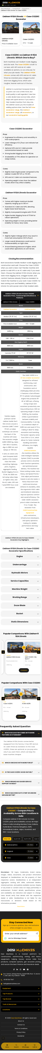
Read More (21, 906)
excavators (26, 112)
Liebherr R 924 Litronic (10, 657)
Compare (21, 670)
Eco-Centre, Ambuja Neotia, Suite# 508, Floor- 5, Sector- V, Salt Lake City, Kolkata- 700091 (22, 975)
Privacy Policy (21, 1032)
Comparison (16, 9)
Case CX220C (23, 65)
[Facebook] (14, 969)
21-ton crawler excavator (30, 378)
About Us (21, 1021)
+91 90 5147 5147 (8, 980)
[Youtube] (24, 969)
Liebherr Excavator (10, 309)
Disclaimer (21, 1036)
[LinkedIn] (17, 969)
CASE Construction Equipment (30, 511)
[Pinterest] (27, 969)
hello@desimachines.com (11, 984)
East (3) (37, 839)
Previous (3, 652)
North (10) (27, 839)
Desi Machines (5, 9)
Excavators (25, 9)
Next (38, 652)
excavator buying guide (18, 115)
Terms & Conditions (21, 1028)
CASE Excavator (30, 309)
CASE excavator (30, 450)
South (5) (17, 839)
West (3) (7, 839)
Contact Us (21, 1025)
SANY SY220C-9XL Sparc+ (28, 658)
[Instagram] (20, 969)
